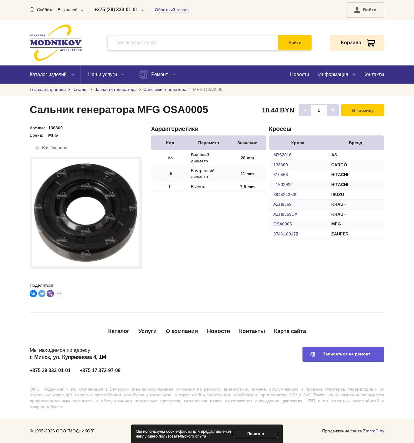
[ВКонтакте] (33, 293)
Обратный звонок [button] (172, 9)
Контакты (373, 74)
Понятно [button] (255, 433)
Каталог (118, 331)
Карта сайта (290, 331)
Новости (299, 74)
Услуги (148, 331)
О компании (182, 331)
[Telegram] (41, 293)
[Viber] (50, 293)
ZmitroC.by (373, 430)
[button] (365, 10)
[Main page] (56, 42)
